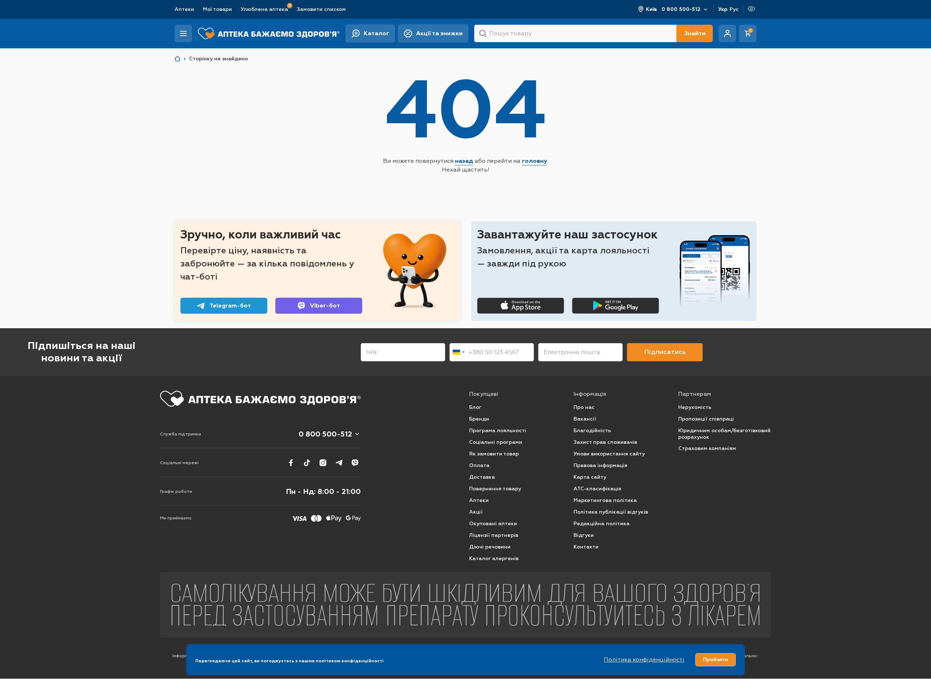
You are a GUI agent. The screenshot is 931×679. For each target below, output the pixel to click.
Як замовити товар (494, 454)
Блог (475, 407)
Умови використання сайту (609, 454)
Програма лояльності (497, 430)
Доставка (482, 477)
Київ (651, 9)
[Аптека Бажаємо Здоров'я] (177, 58)
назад (464, 160)
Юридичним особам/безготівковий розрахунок (724, 433)
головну (534, 160)
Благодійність (592, 430)
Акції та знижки (439, 33)
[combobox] (458, 352)
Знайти (695, 33)
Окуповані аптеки (493, 524)
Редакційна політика (602, 524)
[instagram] (323, 463)
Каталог (376, 33)
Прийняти (715, 659)
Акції (476, 512)
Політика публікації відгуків (611, 512)
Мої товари (217, 9)
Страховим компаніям (707, 448)
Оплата (479, 465)
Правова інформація (600, 465)
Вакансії (585, 419)
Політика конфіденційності (644, 659)
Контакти (586, 547)
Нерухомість (694, 407)
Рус (734, 9)
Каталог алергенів (494, 558)
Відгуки (584, 535)
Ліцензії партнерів (493, 535)
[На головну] (260, 398)
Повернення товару (495, 489)
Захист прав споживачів (605, 442)
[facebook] (291, 463)
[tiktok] (307, 463)
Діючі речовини (490, 547)
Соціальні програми (495, 442)
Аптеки (184, 9)
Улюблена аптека (264, 8)
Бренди (479, 419)
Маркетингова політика (605, 500)
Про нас (584, 407)
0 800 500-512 (681, 9)
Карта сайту (590, 477)
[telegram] (339, 463)
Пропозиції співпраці (706, 419)
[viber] (355, 463)
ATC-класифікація (597, 489)
